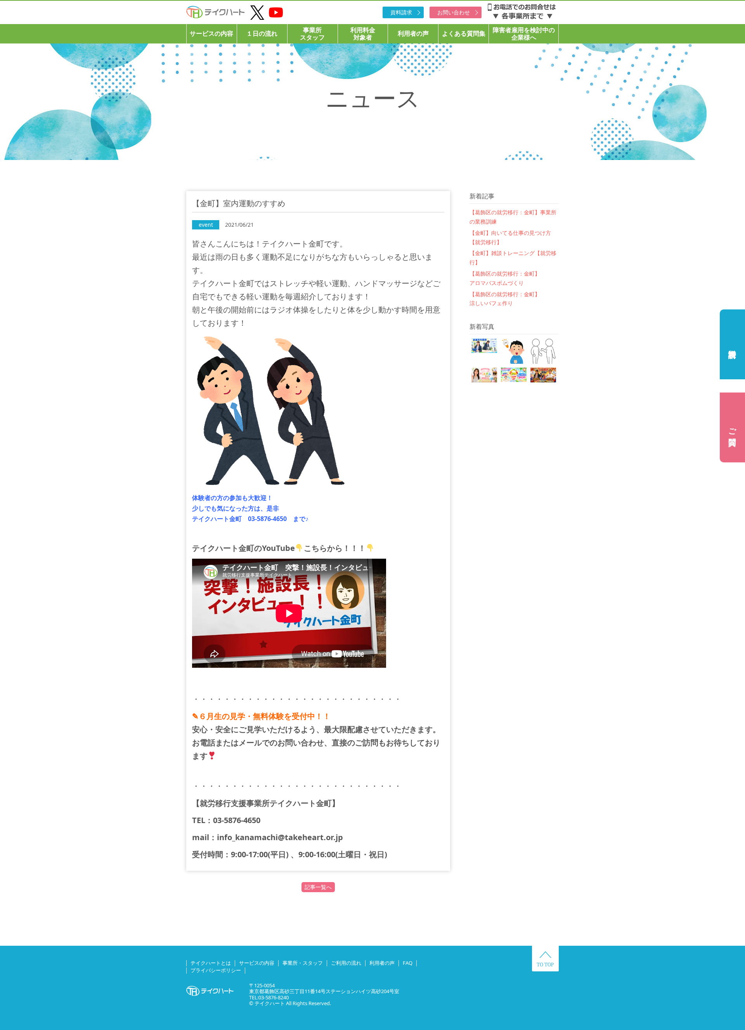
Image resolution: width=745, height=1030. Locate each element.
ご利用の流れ (346, 962)
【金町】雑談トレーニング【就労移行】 (513, 257)
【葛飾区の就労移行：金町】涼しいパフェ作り (505, 298)
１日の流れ (261, 33)
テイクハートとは (211, 962)
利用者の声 (413, 33)
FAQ (407, 962)
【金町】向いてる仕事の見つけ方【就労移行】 (510, 237)
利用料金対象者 (362, 34)
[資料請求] (732, 344)
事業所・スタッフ (302, 962)
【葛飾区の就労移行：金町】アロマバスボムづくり (505, 278)
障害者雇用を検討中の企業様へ (524, 34)
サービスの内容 (211, 33)
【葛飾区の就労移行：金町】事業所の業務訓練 (513, 216)
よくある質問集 (463, 33)
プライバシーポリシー (216, 970)
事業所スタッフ (312, 34)
